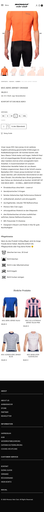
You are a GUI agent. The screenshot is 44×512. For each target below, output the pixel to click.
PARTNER (4, 412)
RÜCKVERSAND (7, 478)
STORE (3, 408)
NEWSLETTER (6, 416)
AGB (2, 437)
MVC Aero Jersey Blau (11, 320)
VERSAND (5, 474)
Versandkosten (20, 96)
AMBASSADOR (7, 404)
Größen (4, 112)
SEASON (11, 81)
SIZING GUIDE (6, 470)
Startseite (4, 81)
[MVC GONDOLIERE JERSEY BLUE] (11, 341)
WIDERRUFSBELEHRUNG (10, 441)
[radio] (3, 116)
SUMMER (17, 81)
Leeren (3, 120)
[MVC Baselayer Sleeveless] (33, 341)
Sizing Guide (8, 133)
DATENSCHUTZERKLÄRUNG (11, 445)
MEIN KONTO (6, 481)
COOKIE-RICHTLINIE (9, 449)
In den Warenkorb (18, 126)
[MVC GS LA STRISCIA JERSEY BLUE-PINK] (33, 307)
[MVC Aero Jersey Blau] (11, 307)
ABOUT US (5, 400)
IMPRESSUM (6, 433)
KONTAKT (4, 466)
